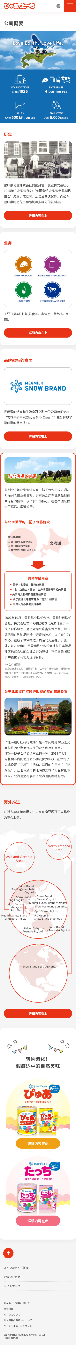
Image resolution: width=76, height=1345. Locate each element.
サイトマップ (12, 1286)
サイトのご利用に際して (17, 1303)
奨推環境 (8, 1308)
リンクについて (12, 1314)
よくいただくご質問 (16, 1268)
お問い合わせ (12, 1277)
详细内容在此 (38, 215)
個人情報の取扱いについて (18, 1320)
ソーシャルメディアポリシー (19, 1325)
